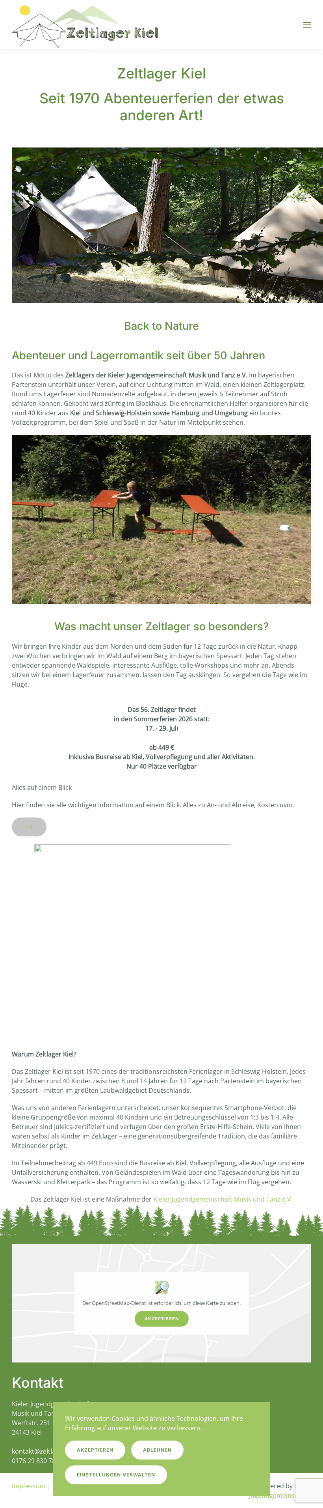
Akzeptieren (162, 1318)
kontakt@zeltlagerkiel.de (48, 1451)
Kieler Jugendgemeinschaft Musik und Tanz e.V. (223, 1199)
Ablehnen (157, 1450)
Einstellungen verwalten (116, 1475)
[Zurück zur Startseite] (86, 24)
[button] (307, 24)
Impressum (29, 1486)
